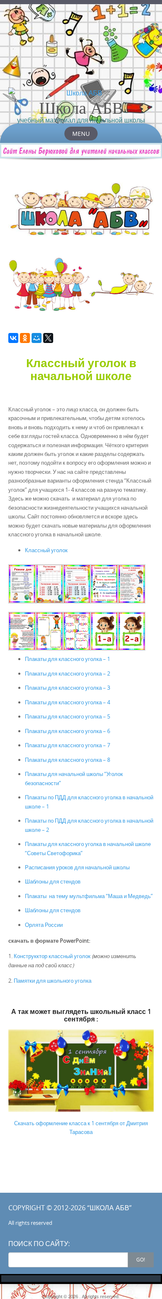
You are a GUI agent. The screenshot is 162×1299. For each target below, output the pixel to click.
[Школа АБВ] (81, 93)
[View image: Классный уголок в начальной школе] (22, 583)
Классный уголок (46, 550)
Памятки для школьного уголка (52, 980)
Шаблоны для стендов (53, 881)
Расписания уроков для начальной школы (77, 867)
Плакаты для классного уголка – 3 (67, 687)
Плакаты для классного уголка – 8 (67, 759)
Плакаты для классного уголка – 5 (67, 716)
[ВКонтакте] (13, 338)
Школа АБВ (81, 107)
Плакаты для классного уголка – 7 (67, 745)
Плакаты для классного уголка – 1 (67, 659)
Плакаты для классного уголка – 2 (67, 673)
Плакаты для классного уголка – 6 (67, 731)
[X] (48, 338)
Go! (140, 1259)
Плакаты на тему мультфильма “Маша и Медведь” (89, 896)
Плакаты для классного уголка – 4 (67, 702)
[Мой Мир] (37, 338)
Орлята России (44, 925)
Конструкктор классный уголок (52, 956)
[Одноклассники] (25, 338)
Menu (81, 134)
